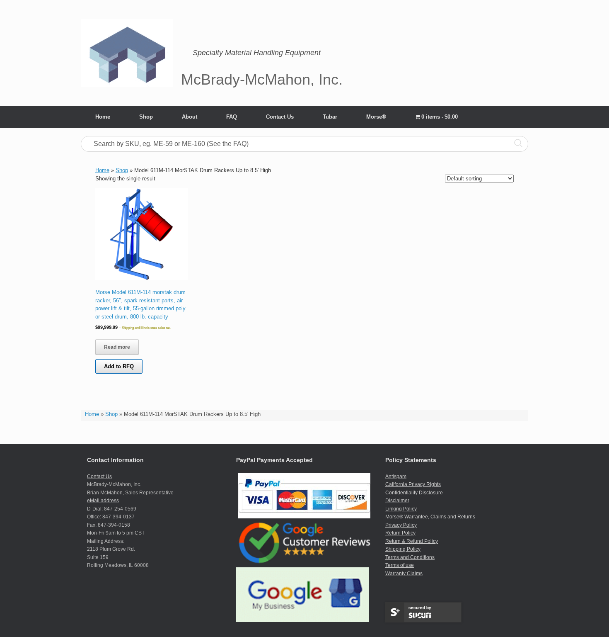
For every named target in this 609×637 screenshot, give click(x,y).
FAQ (231, 117)
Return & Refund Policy (411, 541)
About (189, 117)
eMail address (103, 500)
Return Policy (400, 533)
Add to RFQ (119, 366)
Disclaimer (397, 500)
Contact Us (280, 117)
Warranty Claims (404, 573)
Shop (146, 117)
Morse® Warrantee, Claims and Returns (430, 517)
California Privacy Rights (413, 484)
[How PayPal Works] (304, 517)
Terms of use (399, 565)
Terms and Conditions (410, 557)
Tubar (330, 117)
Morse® (376, 117)
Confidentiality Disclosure (414, 493)
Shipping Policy (402, 549)
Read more (117, 347)
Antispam (395, 476)
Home (102, 117)
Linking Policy (401, 509)
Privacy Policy (401, 525)
